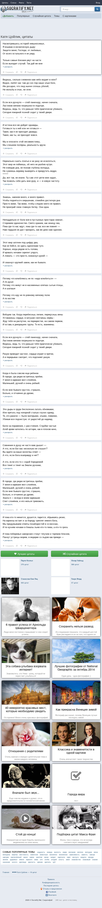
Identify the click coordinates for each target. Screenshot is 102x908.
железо (80, 852)
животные (44, 854)
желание (72, 852)
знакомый (86, 859)
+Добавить (8, 15)
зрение (40, 862)
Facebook (52, 891)
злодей (54, 859)
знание (95, 859)
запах (46, 857)
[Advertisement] (51, 26)
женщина (6, 854)
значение (6, 862)
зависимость (74, 854)
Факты (21, 2)
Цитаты (5, 2)
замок (31, 857)
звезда (91, 857)
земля (21, 859)
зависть (84, 854)
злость (61, 859)
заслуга (75, 857)
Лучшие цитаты (26, 554)
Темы (57, 15)
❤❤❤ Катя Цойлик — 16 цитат (24, 872)
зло (41, 859)
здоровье (13, 859)
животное (34, 854)
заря (68, 857)
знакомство (76, 859)
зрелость (31, 862)
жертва (15, 854)
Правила (51, 879)
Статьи (13, 2)
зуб (54, 862)
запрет (53, 857)
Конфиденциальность (51, 882)
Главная (6, 872)
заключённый (16, 857)
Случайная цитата (42, 15)
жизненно (53, 854)
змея (68, 859)
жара (65, 852)
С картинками (69, 15)
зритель (47, 862)
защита (83, 857)
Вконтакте (52, 895)
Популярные (23, 15)
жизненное (63, 854)
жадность (41, 852)
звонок (5, 859)
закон (25, 857)
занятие (39, 857)
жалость (57, 852)
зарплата (61, 857)
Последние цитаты (51, 885)
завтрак (6, 857)
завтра (92, 854)
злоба (46, 859)
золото (14, 862)
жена (96, 852)
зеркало (29, 859)
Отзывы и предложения (52, 888)
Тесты (29, 2)
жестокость (24, 854)
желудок (88, 852)
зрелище (22, 862)
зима (36, 859)
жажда (49, 852)
